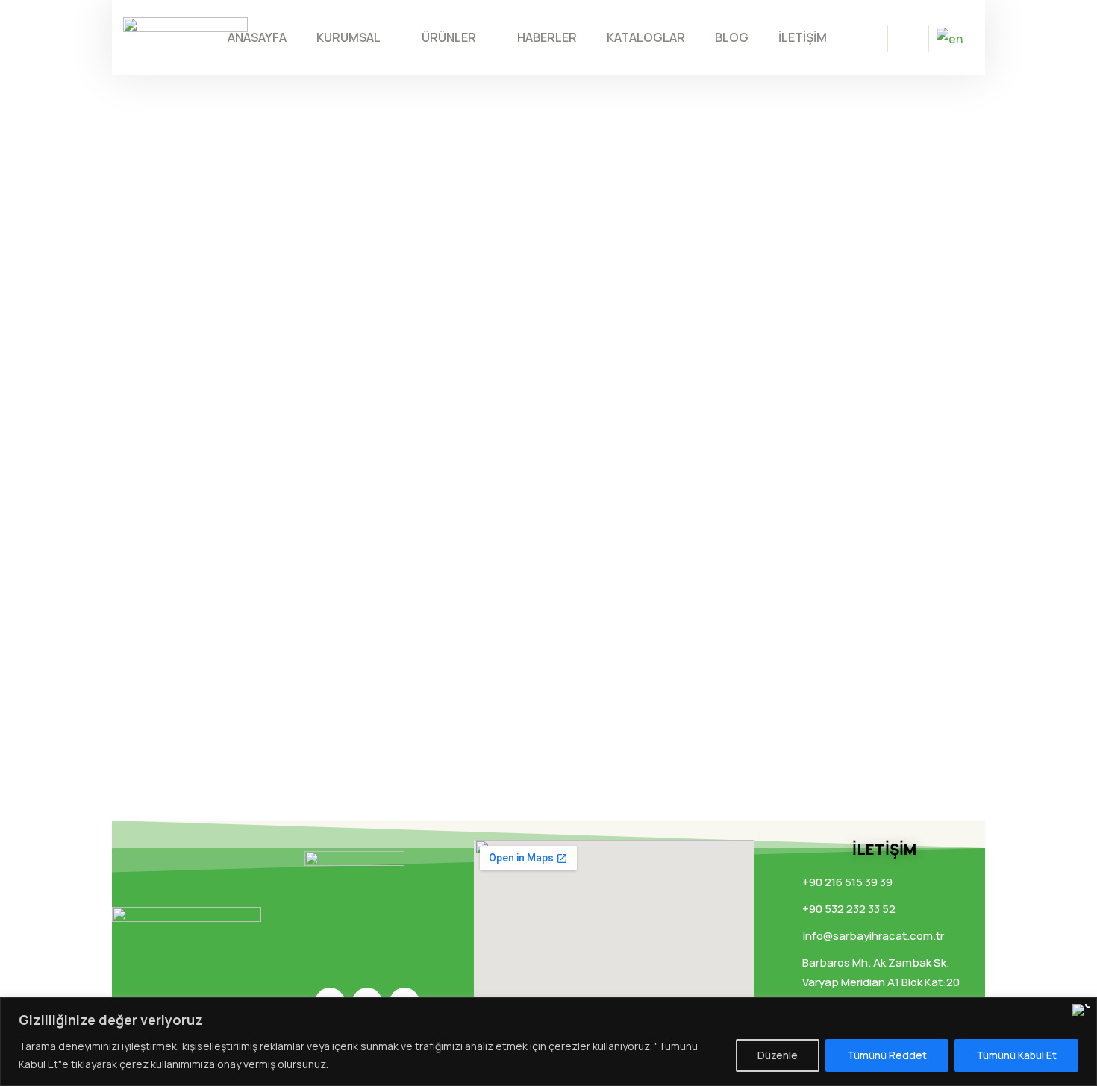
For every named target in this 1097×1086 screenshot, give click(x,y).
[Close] (1081, 1010)
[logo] (185, 36)
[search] (908, 40)
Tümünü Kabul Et (1016, 1055)
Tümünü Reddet (887, 1055)
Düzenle (777, 1055)
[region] (548, 1041)
